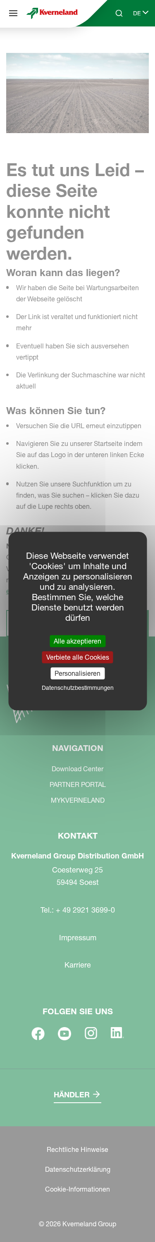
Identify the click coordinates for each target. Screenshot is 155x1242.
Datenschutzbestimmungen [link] (78, 687)
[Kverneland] (52, 13)
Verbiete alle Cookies (77, 657)
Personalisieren (77, 673)
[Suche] (113, 44)
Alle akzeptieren (77, 640)
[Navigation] (13, 13)
